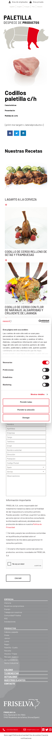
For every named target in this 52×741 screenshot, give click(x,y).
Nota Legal (8, 735)
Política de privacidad (21, 735)
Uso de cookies (35, 735)
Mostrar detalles (38, 394)
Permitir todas (26, 402)
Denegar (26, 418)
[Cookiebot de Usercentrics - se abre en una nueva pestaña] (38, 321)
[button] (10, 133)
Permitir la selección (26, 410)
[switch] (45, 370)
